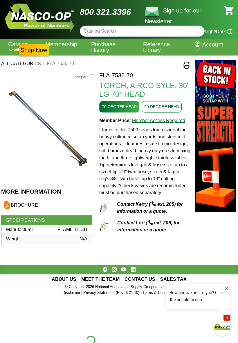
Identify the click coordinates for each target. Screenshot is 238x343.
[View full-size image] (47, 130)
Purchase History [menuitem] (103, 47)
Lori (140, 222)
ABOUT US (64, 279)
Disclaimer (71, 292)
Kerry (142, 204)
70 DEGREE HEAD (119, 106)
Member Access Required (158, 120)
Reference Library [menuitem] (156, 47)
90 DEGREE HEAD (161, 106)
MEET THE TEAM (100, 279)
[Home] (40, 5)
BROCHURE (24, 205)
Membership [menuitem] (61, 44)
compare (82, 77)
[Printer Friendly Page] (186, 66)
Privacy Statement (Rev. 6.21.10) (111, 292)
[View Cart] (228, 10)
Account (212, 44)
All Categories (21, 63)
